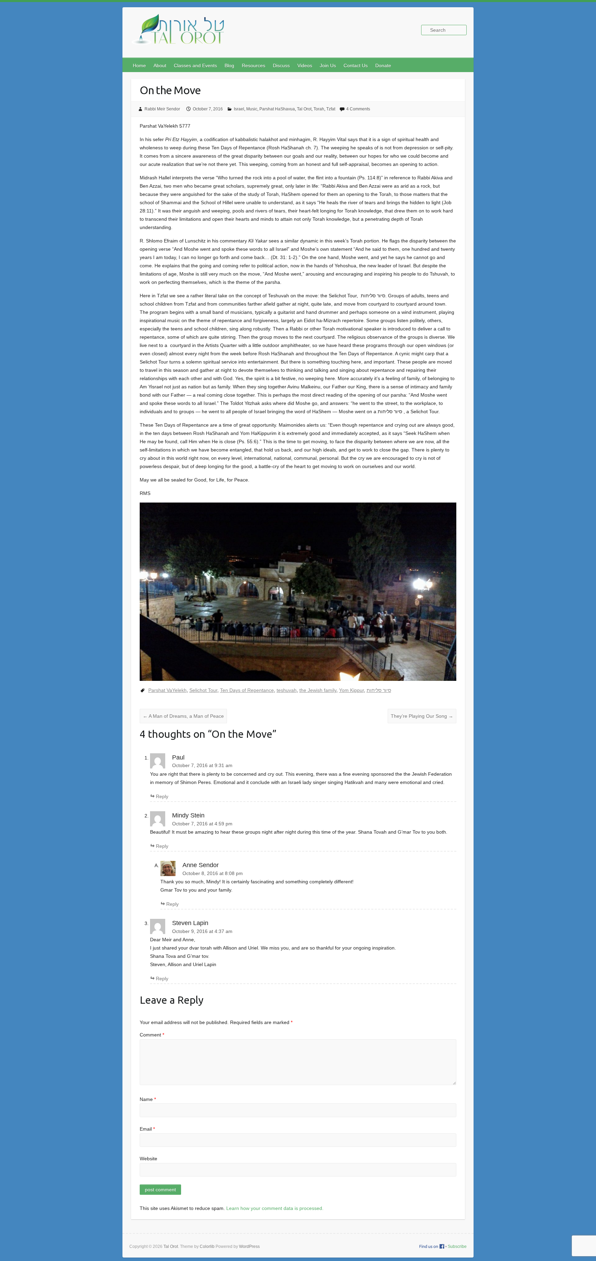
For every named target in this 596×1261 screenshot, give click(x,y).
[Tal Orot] (181, 33)
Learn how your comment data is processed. (275, 1208)
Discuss (281, 65)
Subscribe (457, 1246)
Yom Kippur (351, 690)
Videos (304, 65)
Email (147, 1129)
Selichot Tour (203, 690)
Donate (383, 65)
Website (148, 1158)
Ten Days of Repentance (247, 690)
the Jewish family (317, 690)
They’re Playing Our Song (422, 716)
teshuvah (287, 690)
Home (139, 65)
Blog (229, 65)
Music (251, 109)
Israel (239, 109)
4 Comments (358, 109)
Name (148, 1099)
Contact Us (356, 65)
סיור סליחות (379, 690)
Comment (152, 1034)
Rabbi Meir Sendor (162, 109)
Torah (319, 109)
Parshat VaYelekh (167, 690)
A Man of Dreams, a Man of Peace (183, 716)
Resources (253, 65)
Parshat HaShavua (277, 109)
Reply (162, 796)
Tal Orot (304, 109)
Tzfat (330, 109)
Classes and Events (195, 65)
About (159, 65)
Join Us (328, 65)
